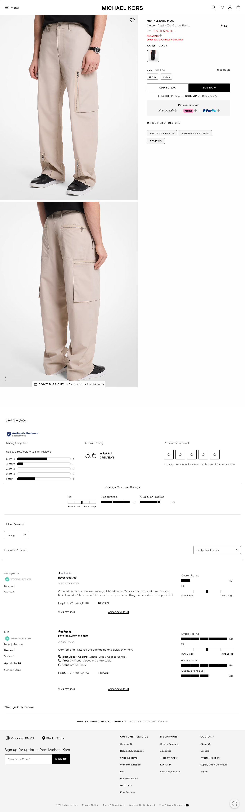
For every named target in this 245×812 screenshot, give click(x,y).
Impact (204, 771)
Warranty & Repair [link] (130, 764)
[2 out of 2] (5, 380)
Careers (204, 750)
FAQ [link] (122, 771)
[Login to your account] (230, 7)
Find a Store (55, 738)
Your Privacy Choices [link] (171, 804)
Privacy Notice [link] (90, 804)
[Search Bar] (213, 7)
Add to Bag (167, 87)
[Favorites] (222, 7)
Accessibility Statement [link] (141, 804)
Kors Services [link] (127, 792)
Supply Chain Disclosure (213, 764)
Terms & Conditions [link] (113, 804)
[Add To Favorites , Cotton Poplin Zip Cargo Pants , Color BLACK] (132, 20)
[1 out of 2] (5, 377)
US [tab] (164, 69)
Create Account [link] (169, 743)
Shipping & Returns (195, 133)
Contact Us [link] (126, 743)
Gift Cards (126, 785)
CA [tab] (157, 69)
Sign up (61, 759)
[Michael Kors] (122, 7)
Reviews (156, 141)
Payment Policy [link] (129, 778)
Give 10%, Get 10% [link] (170, 771)
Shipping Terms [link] (128, 757)
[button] (234, 804)
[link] (165, 764)
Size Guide (223, 69)
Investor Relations (210, 757)
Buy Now (209, 87)
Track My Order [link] (168, 757)
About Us (205, 743)
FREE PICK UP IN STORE (165, 123)
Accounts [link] (165, 750)
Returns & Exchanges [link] (132, 750)
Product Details (162, 133)
